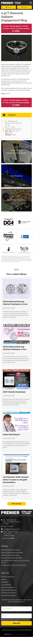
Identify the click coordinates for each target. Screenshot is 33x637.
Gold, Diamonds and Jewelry (10, 550)
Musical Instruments (7, 587)
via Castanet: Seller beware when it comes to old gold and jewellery (16, 479)
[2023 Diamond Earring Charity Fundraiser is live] (16, 334)
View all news (16, 503)
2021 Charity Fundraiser (14, 392)
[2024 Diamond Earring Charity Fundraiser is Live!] (16, 289)
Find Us (25, 7)
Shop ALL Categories (7, 576)
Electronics (4, 582)
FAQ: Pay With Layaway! (8, 590)
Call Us (9, 7)
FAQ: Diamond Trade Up (8, 593)
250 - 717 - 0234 (10, 127)
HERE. (17, 31)
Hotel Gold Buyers (11, 434)
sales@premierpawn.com (13, 129)
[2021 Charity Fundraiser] (16, 379)
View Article (12, 317)
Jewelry (3, 579)
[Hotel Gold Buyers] (16, 422)
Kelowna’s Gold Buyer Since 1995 (11, 558)
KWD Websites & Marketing (20, 634)
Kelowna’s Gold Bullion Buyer (10, 555)
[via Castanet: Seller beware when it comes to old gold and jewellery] (16, 464)
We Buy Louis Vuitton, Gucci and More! (13, 565)
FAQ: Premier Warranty (8, 595)
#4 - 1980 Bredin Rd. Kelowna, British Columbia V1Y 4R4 (13, 123)
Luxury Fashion (6, 585)
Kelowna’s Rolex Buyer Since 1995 (12, 552)
